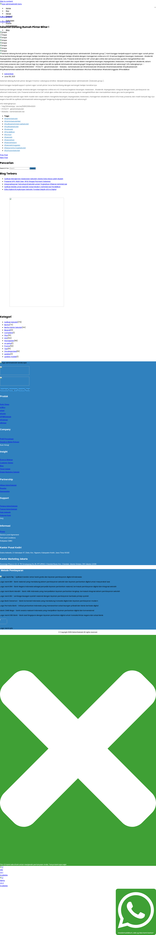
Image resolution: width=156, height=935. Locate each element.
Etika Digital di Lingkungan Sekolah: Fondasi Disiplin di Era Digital (30, 189)
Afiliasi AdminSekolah (8, 485)
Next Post (4, 157)
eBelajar (3, 423)
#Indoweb (8, 129)
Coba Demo (5, 21)
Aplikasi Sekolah (11, 322)
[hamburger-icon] (155, 7)
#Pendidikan (9, 132)
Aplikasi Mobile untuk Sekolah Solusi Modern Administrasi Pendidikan (32, 187)
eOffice (2, 407)
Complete (8, 332)
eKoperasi (4, 420)
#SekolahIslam (10, 142)
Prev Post (4, 155)
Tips (6, 348)
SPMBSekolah (5, 417)
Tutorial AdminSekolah (8, 509)
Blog (7, 30)
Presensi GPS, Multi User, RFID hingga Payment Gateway (27, 181)
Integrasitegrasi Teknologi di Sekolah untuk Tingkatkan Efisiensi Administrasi (35, 184)
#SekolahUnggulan (12, 145)
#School (7, 134)
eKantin (3, 414)
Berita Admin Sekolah (13, 327)
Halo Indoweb (5, 512)
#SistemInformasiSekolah (15, 148)
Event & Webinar (6, 460)
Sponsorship (5, 491)
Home (8, 8)
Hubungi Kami (11, 26)
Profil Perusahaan (7, 439)
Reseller (3, 488)
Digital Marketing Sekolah (9, 472)
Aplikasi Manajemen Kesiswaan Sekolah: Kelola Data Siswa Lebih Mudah (33, 179)
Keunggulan (9, 340)
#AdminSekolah (11, 118)
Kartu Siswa (4, 404)
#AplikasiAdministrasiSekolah (16, 124)
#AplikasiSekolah (11, 126)
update (7, 354)
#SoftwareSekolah (12, 150)
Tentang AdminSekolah (9, 506)
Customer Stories (6, 463)
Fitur (6, 335)
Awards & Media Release (9, 442)
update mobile (10, 356)
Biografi (7, 330)
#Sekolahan (9, 140)
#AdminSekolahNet (12, 121)
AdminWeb (8, 74)
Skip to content (6, 1)
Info (5, 338)
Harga (8, 13)
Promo (7, 346)
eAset (2, 410)
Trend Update (5, 469)
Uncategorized (10, 351)
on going (7, 343)
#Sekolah (8, 137)
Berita (6, 325)
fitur (7, 11)
